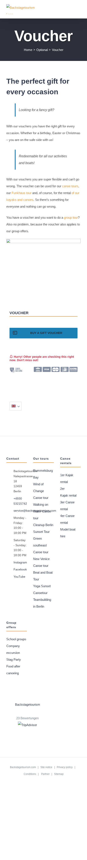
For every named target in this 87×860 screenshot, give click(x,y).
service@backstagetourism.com (20, 510)
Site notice (46, 767)
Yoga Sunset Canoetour (42, 589)
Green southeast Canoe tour (40, 545)
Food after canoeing (13, 669)
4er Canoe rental (67, 519)
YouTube (19, 576)
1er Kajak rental (66, 478)
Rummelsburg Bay (43, 474)
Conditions (30, 774)
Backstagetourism (27, 704)
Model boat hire (67, 533)
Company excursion (13, 649)
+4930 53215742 (20, 501)
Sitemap (59, 774)
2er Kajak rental (68, 492)
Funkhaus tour (21, 193)
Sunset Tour (41, 531)
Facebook (20, 569)
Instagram (20, 562)
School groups (16, 639)
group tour (71, 217)
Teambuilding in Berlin (42, 603)
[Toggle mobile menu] (79, 10)
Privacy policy (65, 767)
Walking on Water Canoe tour (42, 511)
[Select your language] (16, 406)
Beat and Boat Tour (43, 576)
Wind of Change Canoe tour (40, 491)
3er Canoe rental (67, 505)
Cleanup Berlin (43, 525)
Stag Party (13, 659)
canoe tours (70, 186)
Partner (45, 774)
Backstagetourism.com (23, 767)
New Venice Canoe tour (41, 562)
